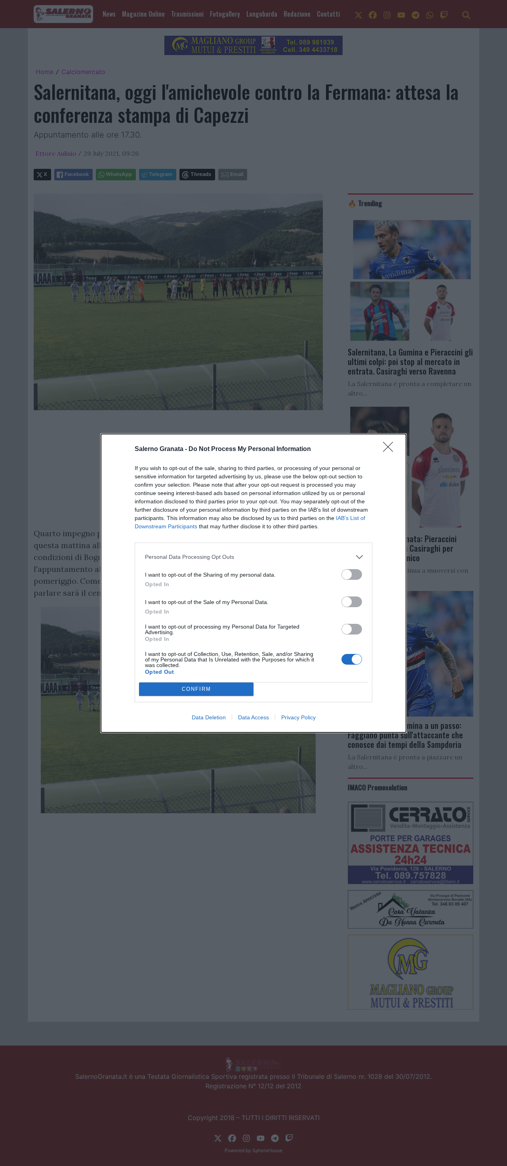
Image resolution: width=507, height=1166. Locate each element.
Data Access (253, 717)
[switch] (351, 574)
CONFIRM (196, 689)
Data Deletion (209, 717)
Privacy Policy (298, 717)
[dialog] (253, 583)
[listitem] (253, 557)
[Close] (390, 449)
